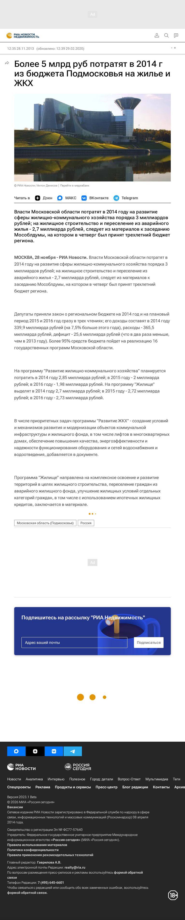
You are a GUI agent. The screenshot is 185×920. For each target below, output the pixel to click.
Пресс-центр (107, 787)
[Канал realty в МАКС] (16, 751)
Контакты (161, 787)
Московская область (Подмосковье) (45, 523)
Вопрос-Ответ (129, 779)
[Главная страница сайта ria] (7, 35)
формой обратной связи (26, 893)
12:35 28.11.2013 (20, 48)
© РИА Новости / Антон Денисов (36, 185)
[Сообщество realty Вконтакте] (54, 751)
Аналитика (34, 779)
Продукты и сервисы (73, 787)
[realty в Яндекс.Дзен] (35, 751)
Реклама (42, 787)
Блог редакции (135, 787)
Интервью (56, 779)
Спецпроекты (19, 787)
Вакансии (15, 807)
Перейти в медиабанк (74, 185)
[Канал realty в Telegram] (73, 751)
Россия (86, 523)
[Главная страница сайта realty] (31, 35)
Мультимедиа (156, 779)
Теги (176, 779)
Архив (179, 787)
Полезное (77, 779)
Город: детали (101, 779)
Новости (14, 779)
